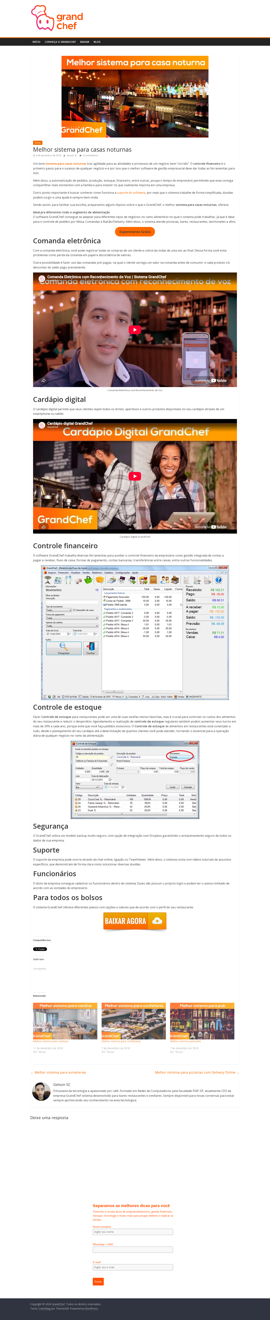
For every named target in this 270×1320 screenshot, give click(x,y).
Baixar (84, 42)
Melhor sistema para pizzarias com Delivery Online (197, 1072)
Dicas (38, 142)
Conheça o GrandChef (60, 42)
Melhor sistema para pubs (185, 1041)
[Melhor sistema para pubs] (202, 1021)
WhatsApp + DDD (103, 1244)
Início (36, 42)
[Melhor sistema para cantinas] (65, 1021)
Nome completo (102, 1226)
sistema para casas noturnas (66, 164)
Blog (97, 42)
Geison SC (72, 155)
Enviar (98, 1281)
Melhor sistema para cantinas (50, 1041)
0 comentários (90, 155)
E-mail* (97, 1262)
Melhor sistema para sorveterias (58, 1072)
